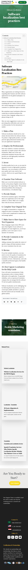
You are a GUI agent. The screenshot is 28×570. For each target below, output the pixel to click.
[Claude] (11, 301)
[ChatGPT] (4, 301)
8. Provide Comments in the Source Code (14, 55)
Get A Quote (15, 483)
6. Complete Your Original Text (13, 49)
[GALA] (5, 563)
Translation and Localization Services (13, 443)
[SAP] (9, 563)
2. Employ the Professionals (12, 41)
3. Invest (8, 43)
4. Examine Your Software (12, 45)
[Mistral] (14, 301)
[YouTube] (20, 537)
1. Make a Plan (9, 40)
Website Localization (9, 368)
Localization (7, 404)
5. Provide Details (10, 47)
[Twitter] (12, 537)
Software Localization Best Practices (12, 38)
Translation (14, 404)
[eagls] (22, 563)
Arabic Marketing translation (14, 327)
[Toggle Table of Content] (23, 35)
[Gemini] (18, 301)
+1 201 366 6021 (16, 526)
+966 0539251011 (16, 523)
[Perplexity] (7, 301)
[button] (22, 2)
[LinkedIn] (16, 537)
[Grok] (21, 301)
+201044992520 (16, 530)
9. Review (8, 58)
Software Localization (14, 10)
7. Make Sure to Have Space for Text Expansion (15, 51)
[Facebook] (8, 537)
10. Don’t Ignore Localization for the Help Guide (15, 60)
